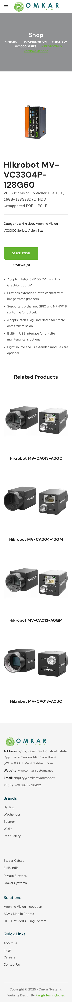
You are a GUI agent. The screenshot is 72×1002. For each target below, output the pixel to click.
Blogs (8, 950)
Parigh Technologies (50, 995)
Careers (9, 957)
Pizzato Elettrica (15, 876)
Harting (9, 807)
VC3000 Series (25, 46)
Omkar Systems (15, 883)
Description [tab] (21, 253)
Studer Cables (14, 861)
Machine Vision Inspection (23, 906)
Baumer (9, 822)
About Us (10, 943)
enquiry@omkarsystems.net (34, 778)
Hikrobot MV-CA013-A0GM (36, 620)
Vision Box (59, 41)
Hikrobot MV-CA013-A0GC (36, 458)
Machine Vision (35, 41)
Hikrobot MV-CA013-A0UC (36, 701)
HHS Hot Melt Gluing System (25, 921)
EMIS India (11, 868)
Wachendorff (13, 814)
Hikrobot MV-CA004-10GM (36, 539)
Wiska (8, 829)
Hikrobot (12, 41)
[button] (66, 6)
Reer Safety (12, 836)
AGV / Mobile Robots (19, 914)
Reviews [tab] (21, 265)
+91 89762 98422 (28, 785)
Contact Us (12, 964)
